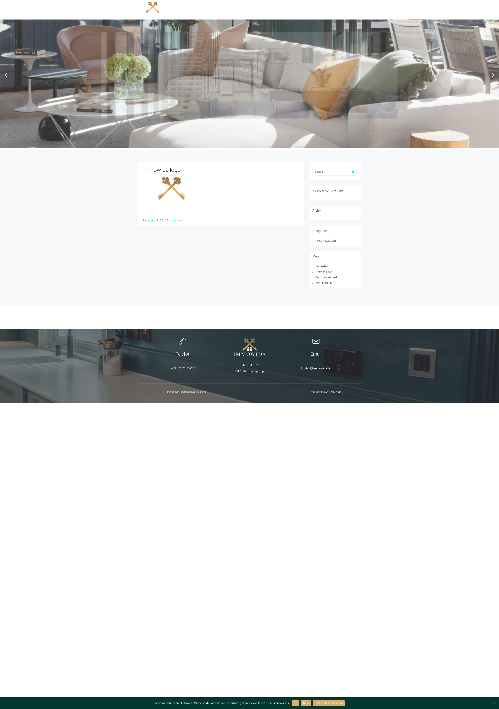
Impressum (173, 391)
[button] (6, 75)
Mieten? (303, 9)
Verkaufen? (281, 9)
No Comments (174, 220)
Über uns (350, 9)
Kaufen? (258, 9)
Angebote (236, 9)
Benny (146, 220)
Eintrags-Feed (323, 271)
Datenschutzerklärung (193, 391)
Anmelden (321, 266)
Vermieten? (326, 9)
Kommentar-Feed (326, 277)
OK (295, 703)
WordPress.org (324, 282)
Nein (306, 703)
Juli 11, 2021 (158, 220)
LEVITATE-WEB (332, 391)
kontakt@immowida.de (316, 368)
